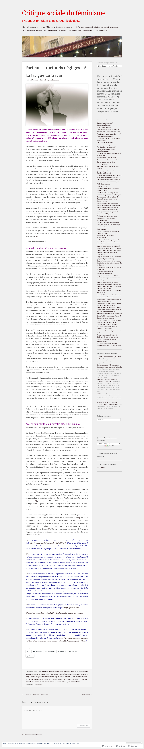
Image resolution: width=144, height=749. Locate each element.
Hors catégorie (103, 76)
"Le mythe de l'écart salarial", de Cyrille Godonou (109, 358)
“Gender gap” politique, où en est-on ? (108, 129)
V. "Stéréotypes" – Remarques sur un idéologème (109, 99)
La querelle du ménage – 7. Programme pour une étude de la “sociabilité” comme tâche (109, 252)
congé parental (30, 677)
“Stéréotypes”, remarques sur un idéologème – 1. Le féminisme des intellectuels (107, 218)
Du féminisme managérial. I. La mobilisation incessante (106, 272)
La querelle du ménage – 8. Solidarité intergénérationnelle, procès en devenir (109, 247)
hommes (80, 677)
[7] (49, 529)
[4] (44, 467)
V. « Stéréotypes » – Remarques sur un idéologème (88, 30)
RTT (33, 682)
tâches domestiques (74, 682)
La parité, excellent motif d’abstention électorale (104, 124)
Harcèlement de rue (103, 227)
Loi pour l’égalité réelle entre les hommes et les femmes (69, 679)
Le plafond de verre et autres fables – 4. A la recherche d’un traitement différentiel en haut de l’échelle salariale (109, 312)
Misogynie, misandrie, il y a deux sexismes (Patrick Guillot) (107, 380)
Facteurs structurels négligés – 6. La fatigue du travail (108, 232)
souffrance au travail (61, 682)
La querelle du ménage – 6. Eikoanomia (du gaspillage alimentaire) (109, 258)
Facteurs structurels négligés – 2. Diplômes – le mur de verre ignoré (107, 336)
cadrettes (43, 674)
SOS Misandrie (101, 394)
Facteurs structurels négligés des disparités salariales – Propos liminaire (109, 345)
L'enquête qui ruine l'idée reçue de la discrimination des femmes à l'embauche (109, 366)
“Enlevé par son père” (103, 184)
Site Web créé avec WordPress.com (32, 734)
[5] (36, 501)
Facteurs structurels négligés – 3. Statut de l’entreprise (109, 332)
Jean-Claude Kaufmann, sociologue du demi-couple (108, 189)
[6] (79, 517)
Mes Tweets (100, 457)
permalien (39, 684)
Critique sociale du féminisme (63, 12)
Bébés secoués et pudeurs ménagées (108, 182)
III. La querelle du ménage (32, 30)
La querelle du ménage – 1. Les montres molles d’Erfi (109, 291)
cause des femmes (52, 674)
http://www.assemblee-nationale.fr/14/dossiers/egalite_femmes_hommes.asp (55, 613)
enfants (51, 677)
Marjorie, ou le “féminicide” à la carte (108, 132)
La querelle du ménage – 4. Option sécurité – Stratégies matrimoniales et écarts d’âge (108, 278)
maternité (29, 682)
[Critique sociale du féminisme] (72, 41)
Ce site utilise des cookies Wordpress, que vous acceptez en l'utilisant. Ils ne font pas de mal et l (52, 743)
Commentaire (83, 726)
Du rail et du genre (102, 164)
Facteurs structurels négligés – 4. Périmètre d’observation (107, 328)
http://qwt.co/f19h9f (71, 607)
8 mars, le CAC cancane (104, 127)
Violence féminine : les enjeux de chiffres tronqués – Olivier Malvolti (107, 403)
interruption (35, 679)
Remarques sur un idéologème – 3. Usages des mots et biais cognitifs (107, 208)
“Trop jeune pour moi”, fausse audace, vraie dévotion (108, 139)
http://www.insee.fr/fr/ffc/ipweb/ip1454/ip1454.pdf (48, 543)
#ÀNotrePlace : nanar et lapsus (106, 158)
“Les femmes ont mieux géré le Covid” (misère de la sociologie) (109, 135)
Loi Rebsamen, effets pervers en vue (108, 222)
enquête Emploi (59, 677)
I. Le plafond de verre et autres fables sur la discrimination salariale (47, 27)
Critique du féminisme (52, 80)
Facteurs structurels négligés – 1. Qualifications (106, 340)
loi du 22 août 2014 (45, 679)
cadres (38, 674)
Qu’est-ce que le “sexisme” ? (105, 171)
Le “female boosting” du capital (106, 145)
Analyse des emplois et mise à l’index (108, 160)
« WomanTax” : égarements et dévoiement (35, 694)
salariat (51, 682)
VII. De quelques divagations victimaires (107, 110)
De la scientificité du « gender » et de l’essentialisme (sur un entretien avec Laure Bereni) (108, 242)
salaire (37, 682)
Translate (112, 446)
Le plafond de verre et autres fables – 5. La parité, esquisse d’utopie (109, 317)
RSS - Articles (101, 467)
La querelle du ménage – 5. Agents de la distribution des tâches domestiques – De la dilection (109, 263)
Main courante (87, 694)
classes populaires (81, 674)
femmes (74, 677)
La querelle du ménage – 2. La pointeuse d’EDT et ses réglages (109, 287)
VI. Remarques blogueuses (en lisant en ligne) (109, 105)
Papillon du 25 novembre (104, 173)
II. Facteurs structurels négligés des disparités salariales (97, 27)
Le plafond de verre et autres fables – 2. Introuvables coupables (109, 300)
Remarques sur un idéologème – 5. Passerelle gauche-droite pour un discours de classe (107, 199)
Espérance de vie (102, 186)
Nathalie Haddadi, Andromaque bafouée (109, 175)
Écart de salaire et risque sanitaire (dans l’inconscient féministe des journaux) (109, 178)
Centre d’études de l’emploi (67, 674)
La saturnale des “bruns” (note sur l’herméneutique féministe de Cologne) (109, 194)
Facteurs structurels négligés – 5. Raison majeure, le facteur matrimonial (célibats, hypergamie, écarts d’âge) (109, 322)
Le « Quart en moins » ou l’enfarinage (108, 225)
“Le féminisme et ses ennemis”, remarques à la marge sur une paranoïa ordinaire (106, 149)
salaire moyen (44, 682)
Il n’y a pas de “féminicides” (105, 142)
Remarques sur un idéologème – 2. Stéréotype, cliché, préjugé (107, 213)
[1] (86, 149)
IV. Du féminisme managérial (55, 30)
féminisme (68, 677)
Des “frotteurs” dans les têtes (106, 162)
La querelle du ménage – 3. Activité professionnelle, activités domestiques (109, 283)
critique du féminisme (42, 677)
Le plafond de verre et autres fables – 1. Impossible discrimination (109, 296)
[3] (75, 450)
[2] (37, 236)
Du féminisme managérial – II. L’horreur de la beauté (109, 268)
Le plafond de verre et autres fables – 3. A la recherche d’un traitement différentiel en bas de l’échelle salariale (109, 305)
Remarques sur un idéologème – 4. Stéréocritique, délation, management (108, 204)
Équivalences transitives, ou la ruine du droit (108, 167)
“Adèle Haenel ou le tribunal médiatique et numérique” (109, 154)
